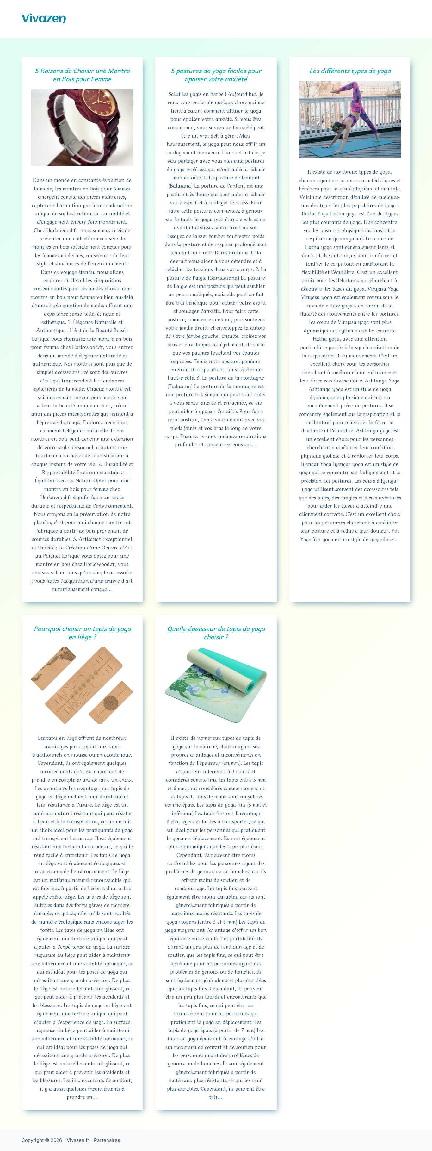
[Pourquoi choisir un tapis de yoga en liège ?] (82, 685)
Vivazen (44, 19)
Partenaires (107, 1140)
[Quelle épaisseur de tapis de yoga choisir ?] (216, 685)
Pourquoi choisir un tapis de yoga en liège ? (82, 632)
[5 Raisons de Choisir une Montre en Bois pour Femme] (82, 127)
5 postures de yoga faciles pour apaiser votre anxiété (216, 74)
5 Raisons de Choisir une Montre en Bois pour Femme (82, 74)
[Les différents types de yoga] (350, 119)
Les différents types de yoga (350, 70)
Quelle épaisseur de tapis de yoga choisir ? (216, 632)
